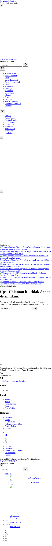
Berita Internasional (12, 82)
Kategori (8, 474)
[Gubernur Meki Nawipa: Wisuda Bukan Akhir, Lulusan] (22, 282)
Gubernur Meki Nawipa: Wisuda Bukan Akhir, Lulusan (21, 284)
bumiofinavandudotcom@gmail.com (14, 381)
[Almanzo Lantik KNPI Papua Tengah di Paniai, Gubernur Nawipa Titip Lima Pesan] (26, 275)
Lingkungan (9, 93)
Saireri (7, 400)
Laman (7, 524)
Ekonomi (8, 99)
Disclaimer (9, 417)
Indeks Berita (10, 422)
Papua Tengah (10, 404)
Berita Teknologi (11, 80)
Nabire (7, 402)
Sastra (7, 78)
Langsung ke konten (8, 1)
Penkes (7, 97)
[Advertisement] (26, 32)
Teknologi (13, 518)
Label (7, 520)
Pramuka (8, 106)
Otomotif (13, 485)
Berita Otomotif (11, 76)
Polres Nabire (10, 408)
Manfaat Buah (10, 73)
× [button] (1, 466)
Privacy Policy (10, 426)
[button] (25, 65)
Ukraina (8, 95)
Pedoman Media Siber (13, 424)
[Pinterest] (6, 438)
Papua (7, 406)
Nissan (7, 84)
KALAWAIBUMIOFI (8, 59)
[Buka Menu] (2, 69)
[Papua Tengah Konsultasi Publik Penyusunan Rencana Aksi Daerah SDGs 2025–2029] (26, 258)
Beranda (8, 446)
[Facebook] (6, 432)
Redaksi (8, 428)
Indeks (7, 420)
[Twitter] (6, 436)
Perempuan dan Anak (13, 104)
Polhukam (9, 86)
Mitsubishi (9, 91)
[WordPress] (6, 440)
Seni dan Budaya (11, 101)
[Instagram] (6, 442)
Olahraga (8, 89)
